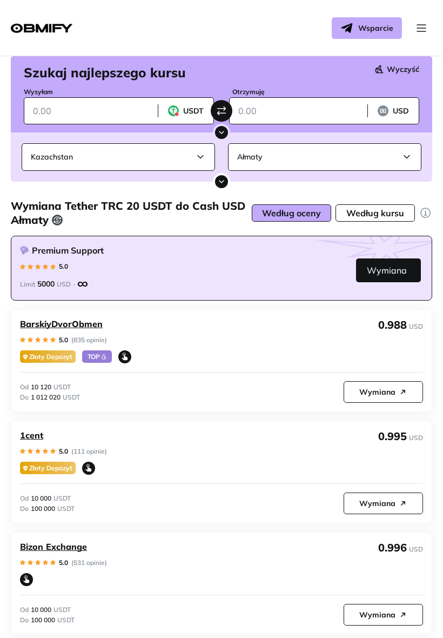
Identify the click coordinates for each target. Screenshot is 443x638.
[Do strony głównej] (41, 28)
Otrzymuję (248, 92)
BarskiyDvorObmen (61, 323)
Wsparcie (375, 28)
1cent (31, 435)
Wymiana (387, 270)
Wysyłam (38, 92)
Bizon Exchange (53, 546)
